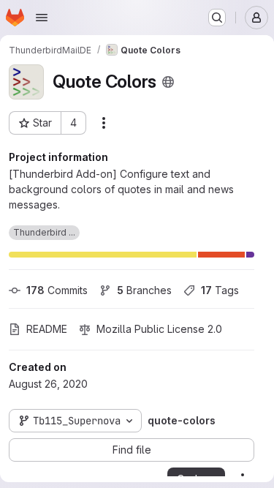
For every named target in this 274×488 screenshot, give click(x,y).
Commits (57, 290)
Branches (144, 290)
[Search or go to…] (217, 17)
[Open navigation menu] (41, 17)
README (46, 329)
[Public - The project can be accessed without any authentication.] (168, 82)
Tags (220, 290)
